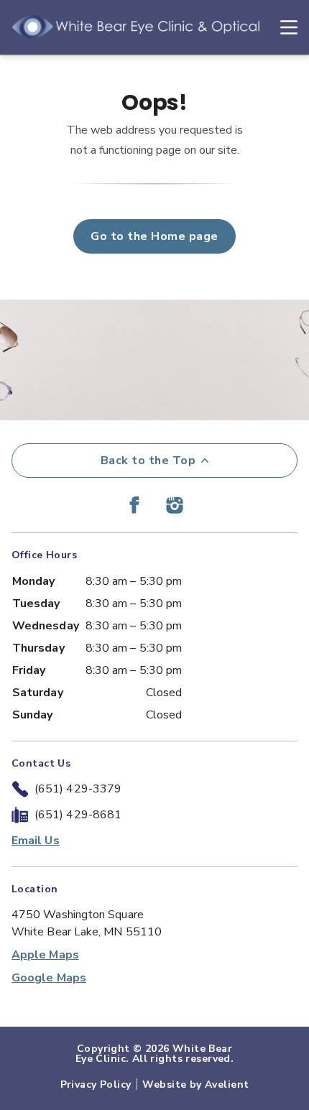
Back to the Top (148, 460)
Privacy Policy (96, 1084)
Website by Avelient (195, 1084)
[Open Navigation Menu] (282, 27)
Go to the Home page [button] (154, 236)
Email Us (35, 840)
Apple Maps (45, 955)
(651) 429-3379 (77, 789)
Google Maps (48, 978)
